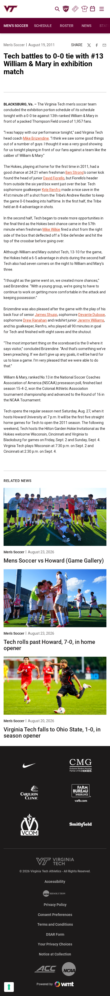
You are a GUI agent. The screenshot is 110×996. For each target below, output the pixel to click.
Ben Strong (74, 172)
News (86, 26)
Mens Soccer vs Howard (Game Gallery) (54, 560)
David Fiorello (53, 178)
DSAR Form (55, 934)
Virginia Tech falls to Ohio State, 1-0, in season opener (52, 732)
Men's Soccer (14, 45)
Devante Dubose (91, 315)
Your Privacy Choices (55, 944)
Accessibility (55, 881)
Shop (84, 9)
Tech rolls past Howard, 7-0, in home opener (49, 645)
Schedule (43, 26)
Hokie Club (66, 9)
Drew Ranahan (35, 320)
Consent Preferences (55, 915)
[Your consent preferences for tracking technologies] (9, 987)
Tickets (75, 9)
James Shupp (46, 315)
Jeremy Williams (91, 320)
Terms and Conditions (55, 924)
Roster (66, 26)
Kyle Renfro (51, 190)
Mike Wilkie (51, 229)
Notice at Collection (55, 954)
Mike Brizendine (36, 138)
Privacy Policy (55, 905)
